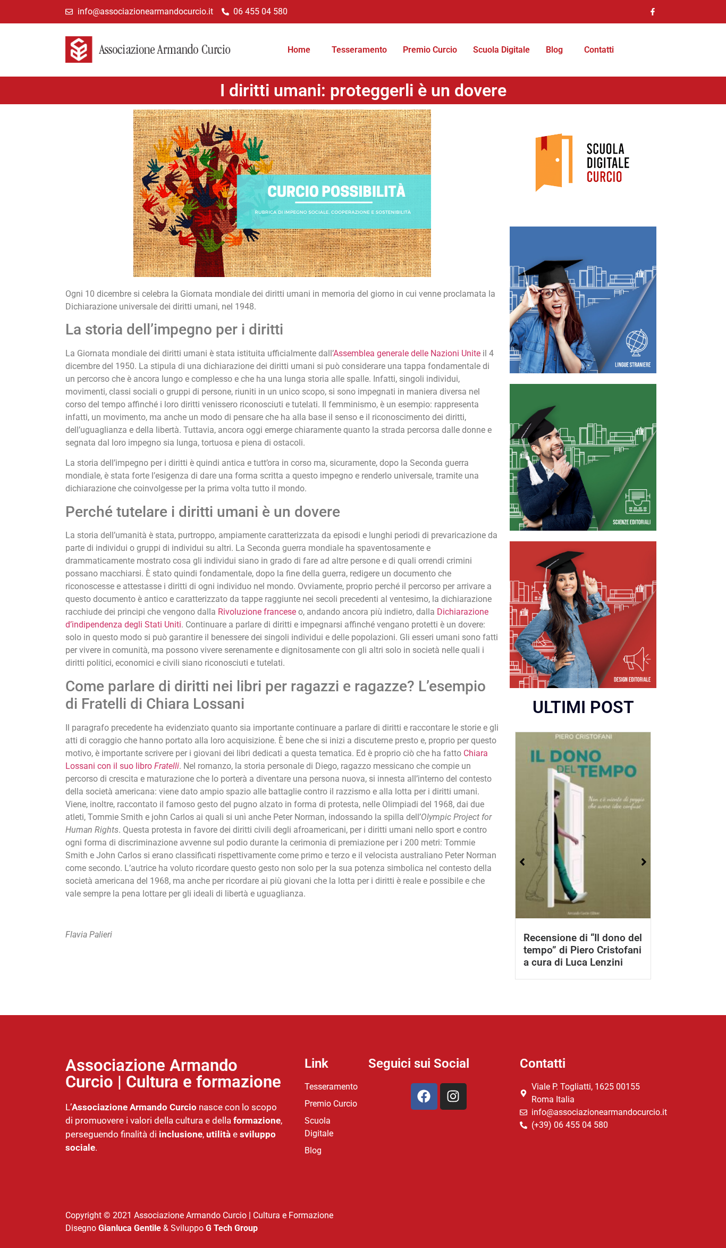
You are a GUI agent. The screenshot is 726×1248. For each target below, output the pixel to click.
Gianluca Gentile (129, 1228)
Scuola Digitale (501, 50)
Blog (554, 50)
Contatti (599, 50)
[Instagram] (453, 1096)
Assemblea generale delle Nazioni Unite (406, 353)
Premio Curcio (430, 50)
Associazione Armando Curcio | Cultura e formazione (173, 1074)
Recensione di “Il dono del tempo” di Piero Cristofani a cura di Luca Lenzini (583, 950)
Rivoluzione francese (257, 612)
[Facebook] (424, 1096)
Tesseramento (359, 50)
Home (299, 50)
